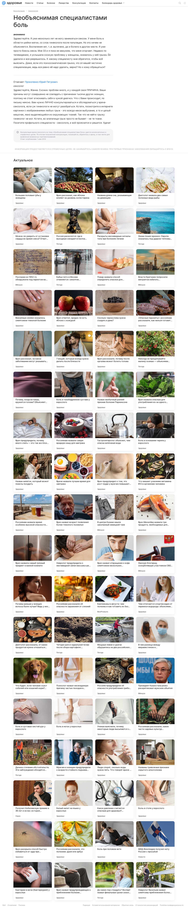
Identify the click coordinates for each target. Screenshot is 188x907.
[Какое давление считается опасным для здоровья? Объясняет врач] (114, 799)
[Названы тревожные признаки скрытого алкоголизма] (155, 758)
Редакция (86, 905)
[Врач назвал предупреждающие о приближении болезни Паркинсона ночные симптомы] (73, 881)
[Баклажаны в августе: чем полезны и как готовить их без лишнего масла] (114, 595)
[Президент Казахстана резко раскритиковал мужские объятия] (155, 677)
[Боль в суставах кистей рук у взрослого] (32, 718)
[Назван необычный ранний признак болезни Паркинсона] (114, 391)
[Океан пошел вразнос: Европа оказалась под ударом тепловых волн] (155, 227)
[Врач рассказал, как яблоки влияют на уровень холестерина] (73, 186)
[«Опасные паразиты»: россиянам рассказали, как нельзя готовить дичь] (155, 309)
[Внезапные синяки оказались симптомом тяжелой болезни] (32, 309)
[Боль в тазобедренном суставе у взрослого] (73, 391)
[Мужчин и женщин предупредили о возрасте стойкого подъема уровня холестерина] (73, 758)
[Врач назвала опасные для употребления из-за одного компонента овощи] (155, 391)
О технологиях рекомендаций (147, 905)
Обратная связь (128, 905)
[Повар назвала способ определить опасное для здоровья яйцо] (114, 268)
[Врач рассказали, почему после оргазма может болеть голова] (114, 350)
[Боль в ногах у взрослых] (73, 718)
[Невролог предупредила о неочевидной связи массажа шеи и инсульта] (73, 554)
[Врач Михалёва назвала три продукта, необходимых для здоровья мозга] (155, 513)
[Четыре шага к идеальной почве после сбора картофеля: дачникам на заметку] (73, 636)
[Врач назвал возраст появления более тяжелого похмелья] (73, 513)
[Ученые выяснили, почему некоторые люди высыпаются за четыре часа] (114, 718)
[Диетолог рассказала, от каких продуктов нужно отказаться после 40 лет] (32, 636)
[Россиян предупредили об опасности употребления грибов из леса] (114, 677)
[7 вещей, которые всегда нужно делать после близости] (73, 350)
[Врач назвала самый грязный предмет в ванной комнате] (32, 554)
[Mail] (4, 3)
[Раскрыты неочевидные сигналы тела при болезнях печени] (114, 227)
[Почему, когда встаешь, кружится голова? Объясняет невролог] (32, 391)
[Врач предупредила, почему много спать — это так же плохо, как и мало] (32, 432)
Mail (4, 905)
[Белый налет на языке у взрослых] (73, 799)
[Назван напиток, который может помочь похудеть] (32, 472)
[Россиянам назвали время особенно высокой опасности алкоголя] (32, 513)
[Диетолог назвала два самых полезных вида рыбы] (155, 186)
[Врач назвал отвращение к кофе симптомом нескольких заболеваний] (114, 554)
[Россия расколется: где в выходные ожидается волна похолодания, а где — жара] (73, 227)
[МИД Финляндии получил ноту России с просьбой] (155, 840)
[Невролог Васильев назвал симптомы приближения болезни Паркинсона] (155, 881)
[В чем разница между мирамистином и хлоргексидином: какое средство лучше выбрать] (155, 636)
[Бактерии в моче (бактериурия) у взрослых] (32, 881)
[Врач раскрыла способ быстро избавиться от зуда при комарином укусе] (32, 840)
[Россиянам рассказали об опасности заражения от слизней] (73, 595)
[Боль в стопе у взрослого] (155, 799)
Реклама (22, 905)
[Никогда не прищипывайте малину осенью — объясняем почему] (155, 350)
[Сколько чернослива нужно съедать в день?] (114, 309)
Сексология (33, 11)
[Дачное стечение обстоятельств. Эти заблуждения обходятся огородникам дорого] (32, 758)
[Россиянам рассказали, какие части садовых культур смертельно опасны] (155, 718)
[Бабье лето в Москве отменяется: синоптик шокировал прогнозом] (73, 268)
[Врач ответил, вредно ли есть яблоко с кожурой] (73, 309)
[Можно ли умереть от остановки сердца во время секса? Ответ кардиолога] (32, 227)
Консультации (19, 11)
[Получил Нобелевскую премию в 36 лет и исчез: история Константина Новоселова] (32, 799)
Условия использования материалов (106, 905)
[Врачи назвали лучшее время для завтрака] (73, 472)
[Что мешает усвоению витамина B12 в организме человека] (155, 472)
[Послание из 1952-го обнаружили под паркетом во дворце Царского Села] (32, 268)
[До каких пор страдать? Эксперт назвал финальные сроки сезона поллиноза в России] (114, 881)
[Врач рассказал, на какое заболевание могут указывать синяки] (32, 350)
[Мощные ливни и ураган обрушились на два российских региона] (114, 636)
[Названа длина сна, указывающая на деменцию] (114, 186)
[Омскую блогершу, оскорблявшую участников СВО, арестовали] (155, 554)
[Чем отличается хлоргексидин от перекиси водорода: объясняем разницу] (155, 595)
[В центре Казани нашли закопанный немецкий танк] (114, 513)
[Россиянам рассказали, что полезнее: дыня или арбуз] (73, 840)
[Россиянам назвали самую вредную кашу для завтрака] (73, 432)
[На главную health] (14, 3)
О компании (12, 905)
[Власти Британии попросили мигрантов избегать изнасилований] (155, 268)
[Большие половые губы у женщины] (32, 186)
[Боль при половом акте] (114, 840)
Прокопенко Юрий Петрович (41, 82)
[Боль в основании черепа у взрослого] (155, 432)
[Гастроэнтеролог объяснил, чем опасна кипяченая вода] (114, 432)
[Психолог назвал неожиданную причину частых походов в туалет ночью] (73, 677)
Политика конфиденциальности (171, 905)
